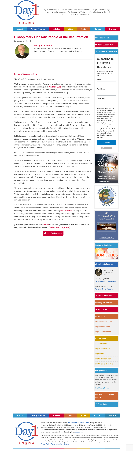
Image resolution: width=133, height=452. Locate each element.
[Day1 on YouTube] (26, 23)
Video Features (101, 344)
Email (99, 79)
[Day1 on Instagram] (23, 23)
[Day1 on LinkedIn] (30, 23)
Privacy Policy (45, 444)
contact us (78, 432)
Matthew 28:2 (55, 87)
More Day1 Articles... (54, 233)
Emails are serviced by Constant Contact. (104, 135)
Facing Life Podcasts (104, 303)
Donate (112, 29)
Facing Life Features (105, 264)
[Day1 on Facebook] (20, 23)
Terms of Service (57, 444)
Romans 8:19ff (66, 211)
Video (70, 29)
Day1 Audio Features (103, 332)
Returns (66, 444)
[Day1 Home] (26, 10)
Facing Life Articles (104, 296)
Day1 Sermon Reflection (104, 364)
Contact (97, 29)
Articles (56, 29)
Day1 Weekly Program (103, 321)
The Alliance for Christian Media (78, 423)
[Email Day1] (33, 23)
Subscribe (106, 143)
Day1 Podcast (102, 371)
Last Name (100, 98)
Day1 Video (101, 338)
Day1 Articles (102, 310)
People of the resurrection (25, 74)
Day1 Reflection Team (103, 359)
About (20, 29)
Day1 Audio (100, 316)
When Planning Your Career (105, 281)
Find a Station (102, 404)
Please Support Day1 (105, 45)
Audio (83, 29)
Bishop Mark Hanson (43, 46)
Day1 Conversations (102, 349)
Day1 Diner (99, 354)
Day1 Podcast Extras (102, 327)
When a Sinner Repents (104, 289)
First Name (101, 89)
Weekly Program (38, 29)
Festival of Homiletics (103, 245)
